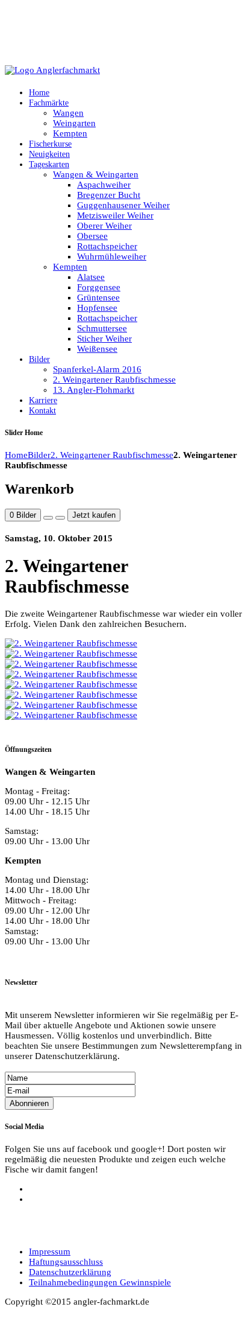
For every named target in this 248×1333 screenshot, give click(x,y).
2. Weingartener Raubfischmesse (112, 455)
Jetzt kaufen (94, 515)
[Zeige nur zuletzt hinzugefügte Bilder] (60, 518)
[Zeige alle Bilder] (48, 518)
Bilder (39, 455)
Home (16, 455)
